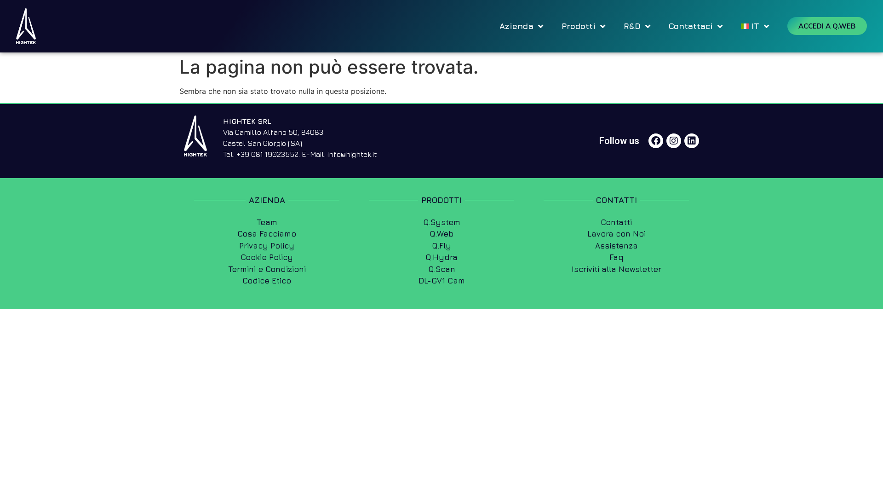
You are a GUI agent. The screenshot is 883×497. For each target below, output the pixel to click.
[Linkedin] (691, 140)
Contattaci (691, 26)
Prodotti (579, 26)
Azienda (516, 26)
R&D (632, 26)
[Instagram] (673, 140)
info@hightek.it (352, 154)
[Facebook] (655, 140)
